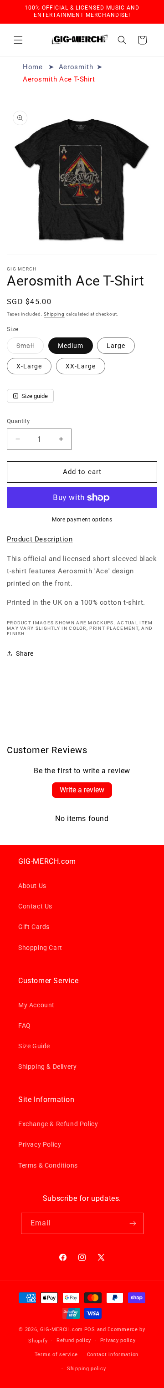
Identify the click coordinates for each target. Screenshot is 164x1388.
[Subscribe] (133, 1223)
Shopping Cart (40, 947)
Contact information (112, 1354)
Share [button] (25, 653)
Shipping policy (86, 1369)
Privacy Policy (39, 1144)
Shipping (54, 313)
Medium (70, 345)
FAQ (24, 1025)
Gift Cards (34, 926)
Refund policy (73, 1340)
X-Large (29, 366)
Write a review (82, 790)
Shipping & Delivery (47, 1066)
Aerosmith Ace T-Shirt (59, 79)
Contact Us (35, 906)
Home (32, 67)
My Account (36, 1005)
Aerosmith (76, 67)
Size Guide (34, 1046)
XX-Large (81, 366)
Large (116, 345)
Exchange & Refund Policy (58, 1124)
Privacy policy (118, 1340)
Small (30, 348)
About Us (32, 885)
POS (89, 1329)
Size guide (34, 396)
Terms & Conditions (48, 1165)
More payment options (82, 519)
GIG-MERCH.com (61, 1329)
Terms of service (56, 1354)
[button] (18, 40)
